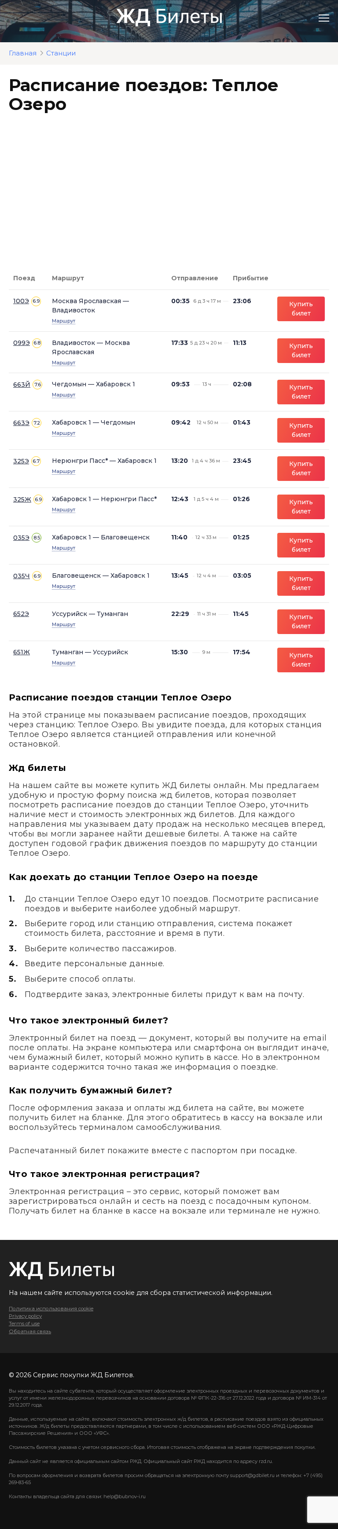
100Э (21, 301)
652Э (21, 614)
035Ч (21, 576)
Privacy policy (25, 1316)
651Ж (21, 652)
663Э (21, 423)
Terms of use (24, 1323)
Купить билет (301, 308)
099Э (21, 343)
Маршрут (63, 321)
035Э (21, 538)
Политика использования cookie (51, 1308)
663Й (21, 385)
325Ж (22, 499)
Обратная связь (30, 1331)
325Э (21, 461)
